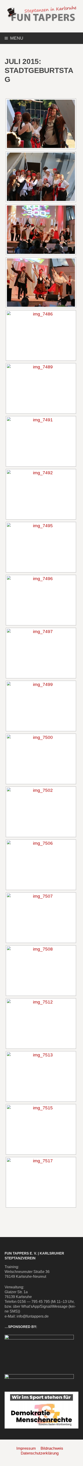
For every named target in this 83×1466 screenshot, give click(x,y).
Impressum (26, 1448)
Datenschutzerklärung (40, 1453)
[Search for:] (74, 38)
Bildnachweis (52, 1448)
